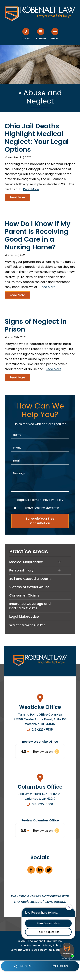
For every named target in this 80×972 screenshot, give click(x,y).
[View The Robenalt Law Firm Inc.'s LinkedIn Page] (40, 871)
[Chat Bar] (40, 966)
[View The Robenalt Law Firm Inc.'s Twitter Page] (49, 871)
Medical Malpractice (26, 562)
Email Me (41, 38)
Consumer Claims (24, 595)
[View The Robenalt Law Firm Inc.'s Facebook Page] (31, 871)
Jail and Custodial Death (30, 578)
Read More (31, 189)
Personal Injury (21, 570)
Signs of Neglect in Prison (36, 325)
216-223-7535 (42, 729)
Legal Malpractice (24, 616)
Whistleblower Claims (27, 624)
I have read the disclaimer (42, 508)
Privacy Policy (53, 500)
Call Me (26, 38)
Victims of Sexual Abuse (29, 587)
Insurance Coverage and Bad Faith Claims (30, 605)
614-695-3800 (42, 804)
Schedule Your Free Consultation (40, 520)
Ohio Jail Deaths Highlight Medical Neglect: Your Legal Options (37, 137)
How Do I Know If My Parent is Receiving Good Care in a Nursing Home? (38, 235)
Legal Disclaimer (29, 500)
